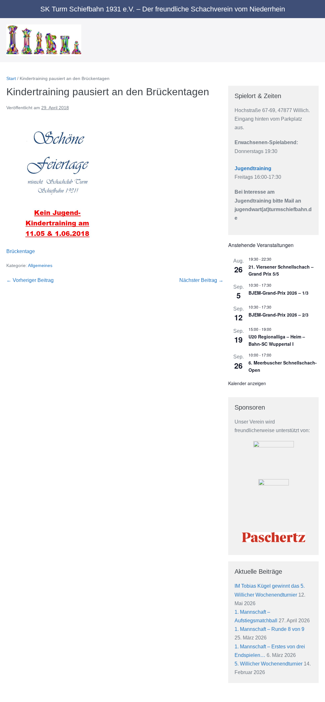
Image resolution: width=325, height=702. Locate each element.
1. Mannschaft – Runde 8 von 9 (269, 629)
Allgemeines (40, 265)
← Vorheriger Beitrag (30, 280)
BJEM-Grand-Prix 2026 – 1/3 (278, 293)
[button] (307, 40)
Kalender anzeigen (247, 383)
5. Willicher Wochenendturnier (268, 663)
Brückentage (20, 251)
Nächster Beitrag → (201, 280)
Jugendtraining (253, 168)
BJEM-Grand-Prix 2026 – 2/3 (278, 314)
